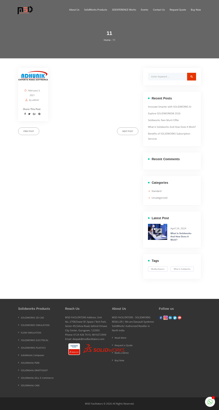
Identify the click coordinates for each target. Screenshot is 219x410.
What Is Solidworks (182, 269)
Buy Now (196, 9)
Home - (108, 40)
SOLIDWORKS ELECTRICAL (34, 340)
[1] (210, 403)
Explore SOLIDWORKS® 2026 (164, 113)
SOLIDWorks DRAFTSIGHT (34, 370)
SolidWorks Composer (32, 355)
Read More (120, 337)
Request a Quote (124, 345)
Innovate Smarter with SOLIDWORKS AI (169, 106)
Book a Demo (122, 352)
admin (35, 99)
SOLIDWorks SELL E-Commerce (37, 377)
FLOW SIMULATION (31, 332)
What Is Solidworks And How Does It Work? (172, 126)
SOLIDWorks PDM (30, 362)
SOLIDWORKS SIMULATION (35, 325)
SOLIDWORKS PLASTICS (33, 347)
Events (144, 9)
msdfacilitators (157, 269)
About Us (74, 9)
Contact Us (159, 9)
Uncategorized (159, 197)
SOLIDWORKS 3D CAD (32, 317)
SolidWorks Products (95, 9)
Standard (156, 191)
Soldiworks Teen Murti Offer (163, 120)
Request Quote (178, 9)
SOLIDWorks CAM (30, 385)
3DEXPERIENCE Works (124, 9)
